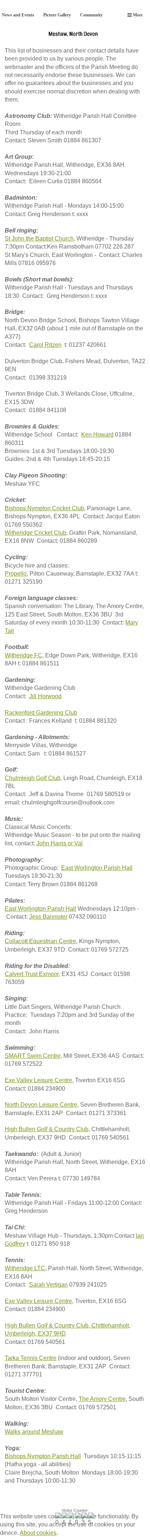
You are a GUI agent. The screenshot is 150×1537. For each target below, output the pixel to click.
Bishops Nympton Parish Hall (43, 1456)
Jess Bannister (48, 917)
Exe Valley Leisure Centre (38, 1080)
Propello (16, 573)
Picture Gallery (57, 15)
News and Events (18, 15)
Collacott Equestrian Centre (40, 941)
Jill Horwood (45, 696)
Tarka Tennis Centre (30, 1358)
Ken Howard (97, 434)
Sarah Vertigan (48, 1285)
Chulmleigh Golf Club (32, 778)
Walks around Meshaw (34, 1432)
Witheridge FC (23, 655)
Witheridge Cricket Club (35, 533)
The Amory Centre (102, 1399)
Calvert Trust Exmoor (32, 974)
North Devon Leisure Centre (41, 1105)
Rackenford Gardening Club (41, 713)
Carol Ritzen (45, 345)
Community (91, 15)
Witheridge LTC (25, 1268)
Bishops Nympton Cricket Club (44, 508)
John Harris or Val (59, 843)
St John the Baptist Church (39, 238)
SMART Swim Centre (32, 1056)
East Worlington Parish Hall (97, 868)
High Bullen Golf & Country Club (46, 1129)
